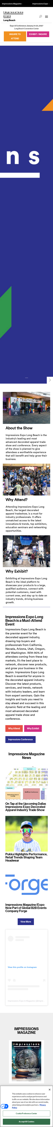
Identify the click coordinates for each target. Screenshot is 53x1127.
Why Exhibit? (17, 571)
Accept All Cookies (26, 1122)
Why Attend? (16, 500)
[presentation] (50, 380)
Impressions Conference (20, 739)
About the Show (19, 428)
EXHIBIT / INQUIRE (38, 34)
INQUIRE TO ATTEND (15, 36)
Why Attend (14, 728)
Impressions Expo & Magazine (21, 1001)
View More (25, 921)
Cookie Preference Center (26, 1113)
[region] (26, 1106)
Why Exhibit (33, 728)
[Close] (49, 1089)
